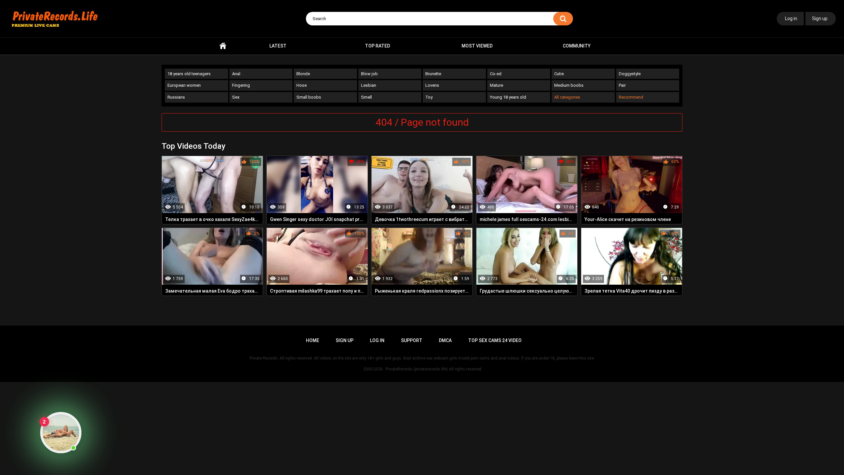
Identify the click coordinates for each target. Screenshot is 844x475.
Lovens (432, 85)
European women (184, 85)
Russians (176, 97)
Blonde (303, 73)
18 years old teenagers (189, 73)
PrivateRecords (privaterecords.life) (416, 369)
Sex (235, 97)
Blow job (369, 73)
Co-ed (495, 73)
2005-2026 (373, 369)
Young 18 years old (508, 97)
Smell (366, 97)
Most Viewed (477, 45)
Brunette (433, 73)
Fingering (241, 85)
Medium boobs (569, 85)
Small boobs (308, 97)
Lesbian (368, 85)
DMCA (445, 340)
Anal (236, 73)
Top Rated (377, 45)
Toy (429, 97)
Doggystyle (630, 73)
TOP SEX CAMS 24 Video (495, 340)
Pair (622, 85)
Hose (301, 85)
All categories (567, 97)
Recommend (631, 97)
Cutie (559, 73)
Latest (277, 45)
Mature (496, 85)
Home (223, 46)
